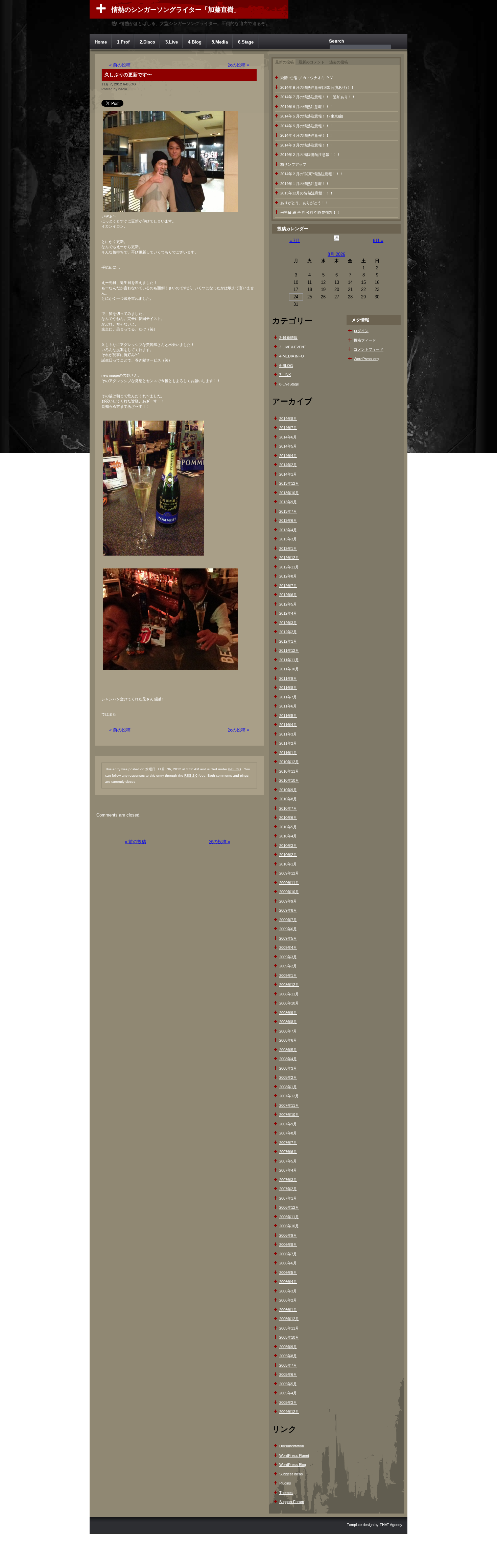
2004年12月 (289, 1412)
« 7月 (294, 240)
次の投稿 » (238, 65)
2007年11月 (289, 1105)
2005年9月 (288, 1347)
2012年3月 (288, 623)
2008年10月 (289, 1003)
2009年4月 (288, 947)
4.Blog (195, 42)
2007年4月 (288, 1170)
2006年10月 (289, 1226)
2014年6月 (288, 437)
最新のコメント (312, 62)
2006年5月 (288, 1273)
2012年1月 (288, 641)
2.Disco (147, 42)
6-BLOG (129, 84)
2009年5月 (288, 938)
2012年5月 (288, 604)
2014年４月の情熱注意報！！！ (306, 135)
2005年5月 (288, 1384)
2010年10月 (289, 780)
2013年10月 (289, 493)
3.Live (171, 42)
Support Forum (291, 1502)
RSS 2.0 (190, 775)
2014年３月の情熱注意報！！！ (306, 145)
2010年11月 (289, 771)
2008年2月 (288, 1077)
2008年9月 (288, 1013)
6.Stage (246, 42)
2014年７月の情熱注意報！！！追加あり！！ (317, 97)
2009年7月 (288, 920)
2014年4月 (288, 456)
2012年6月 (288, 595)
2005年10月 (289, 1337)
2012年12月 (289, 558)
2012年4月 (288, 613)
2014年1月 (288, 474)
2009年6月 (288, 929)
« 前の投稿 (120, 65)
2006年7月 (288, 1254)
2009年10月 (289, 892)
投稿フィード (365, 340)
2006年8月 (288, 1244)
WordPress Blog (292, 1465)
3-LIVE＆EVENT (292, 347)
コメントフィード (368, 349)
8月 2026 (336, 254)
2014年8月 (288, 419)
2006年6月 (288, 1263)
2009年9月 (288, 901)
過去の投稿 (338, 62)
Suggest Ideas (291, 1474)
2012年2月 (288, 632)
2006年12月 (289, 1207)
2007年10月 (289, 1115)
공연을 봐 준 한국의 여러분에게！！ (310, 212)
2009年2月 (288, 966)
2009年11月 (289, 883)
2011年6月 (288, 706)
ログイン (361, 331)
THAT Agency (391, 1525)
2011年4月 (288, 725)
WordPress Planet (294, 1455)
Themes (286, 1493)
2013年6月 (288, 520)
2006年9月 (288, 1235)
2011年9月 (288, 678)
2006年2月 (288, 1300)
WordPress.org (366, 359)
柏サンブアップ (293, 164)
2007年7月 (288, 1143)
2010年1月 (288, 864)
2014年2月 (288, 465)
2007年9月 (288, 1124)
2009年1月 (288, 975)
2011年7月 (288, 697)
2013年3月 (288, 539)
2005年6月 (288, 1374)
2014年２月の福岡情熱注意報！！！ (310, 155)
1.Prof (123, 42)
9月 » (378, 240)
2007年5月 (288, 1161)
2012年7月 (288, 586)
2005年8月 (288, 1356)
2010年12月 (289, 762)
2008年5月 (288, 1050)
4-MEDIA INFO (291, 356)
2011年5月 (288, 716)
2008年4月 (288, 1059)
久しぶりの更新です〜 (128, 74)
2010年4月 (288, 836)
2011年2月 (288, 743)
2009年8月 (288, 910)
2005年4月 (288, 1393)
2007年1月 (288, 1198)
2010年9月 (288, 790)
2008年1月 (288, 1087)
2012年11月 (289, 567)
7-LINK (285, 375)
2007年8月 (288, 1133)
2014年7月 (288, 428)
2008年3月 (288, 1068)
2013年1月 (288, 548)
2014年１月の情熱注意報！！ (304, 184)
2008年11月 (289, 994)
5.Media (220, 42)
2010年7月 (288, 808)
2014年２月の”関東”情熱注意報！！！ (311, 174)
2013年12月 (289, 483)
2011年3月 (288, 734)
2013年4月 (288, 530)
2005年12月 (289, 1319)
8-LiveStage (289, 384)
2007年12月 (289, 1096)
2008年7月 (288, 1031)
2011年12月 (289, 650)
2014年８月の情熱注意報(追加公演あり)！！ (317, 87)
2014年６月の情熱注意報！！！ (306, 107)
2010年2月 (288, 855)
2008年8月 (288, 1022)
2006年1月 (288, 1310)
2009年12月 (289, 873)
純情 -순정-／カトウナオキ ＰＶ (306, 78)
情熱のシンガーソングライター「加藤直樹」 (176, 9)
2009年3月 (288, 957)
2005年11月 (289, 1328)
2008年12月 (289, 985)
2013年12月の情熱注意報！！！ (306, 193)
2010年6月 (288, 817)
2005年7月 (288, 1365)
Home (101, 42)
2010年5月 (288, 827)
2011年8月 (288, 688)
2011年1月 (288, 753)
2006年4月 (288, 1282)
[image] (170, 212)
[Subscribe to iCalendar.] (336, 240)
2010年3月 (288, 846)
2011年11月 (289, 660)
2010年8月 (288, 799)
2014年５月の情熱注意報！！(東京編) (311, 116)
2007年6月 (288, 1152)
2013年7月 (288, 511)
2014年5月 (288, 446)
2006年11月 (289, 1217)
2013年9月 (288, 502)
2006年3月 (288, 1291)
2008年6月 (288, 1040)
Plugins (285, 1483)
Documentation (291, 1446)
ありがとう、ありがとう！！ (304, 203)
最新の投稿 (284, 62)
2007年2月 (288, 1189)
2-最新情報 (288, 338)
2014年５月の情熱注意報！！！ (306, 126)
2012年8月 (288, 576)
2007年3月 (288, 1180)
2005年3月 (288, 1402)
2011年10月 (289, 669)
